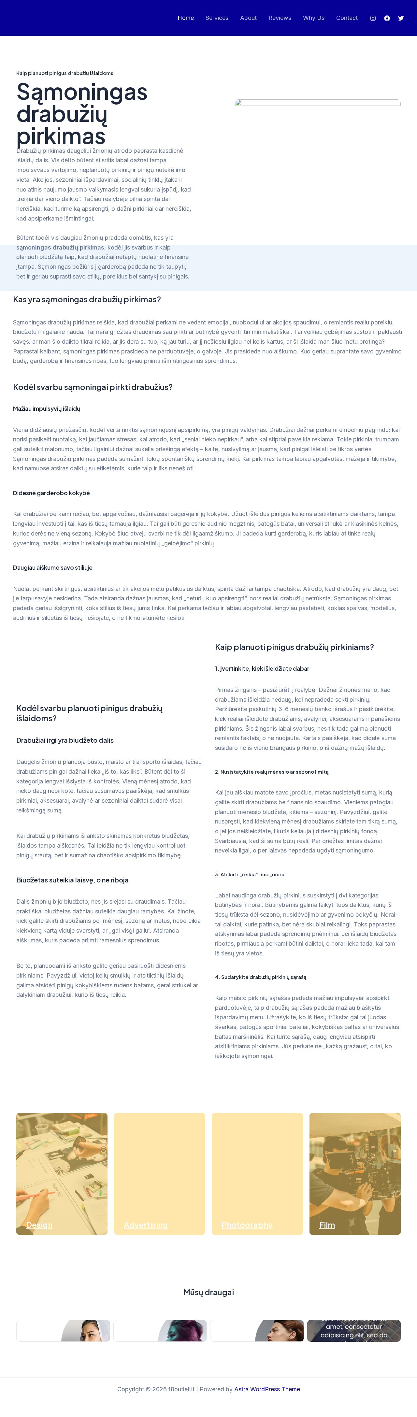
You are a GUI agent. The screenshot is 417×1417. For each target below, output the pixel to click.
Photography (247, 1224)
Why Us (313, 17)
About (248, 17)
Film (327, 1224)
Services (217, 17)
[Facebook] (387, 18)
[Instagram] (373, 18)
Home (186, 17)
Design (39, 1224)
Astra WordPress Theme (267, 1389)
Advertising (146, 1224)
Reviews (279, 17)
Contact (347, 17)
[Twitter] (401, 18)
